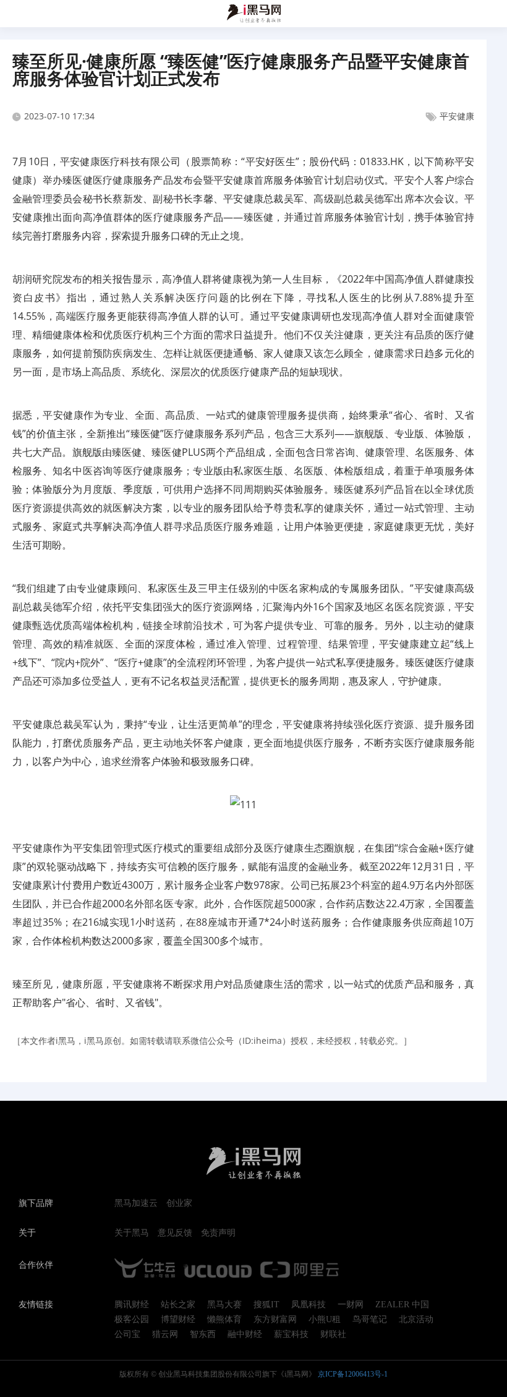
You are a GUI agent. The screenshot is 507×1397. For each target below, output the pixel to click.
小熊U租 (325, 1319)
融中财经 (245, 1334)
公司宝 (127, 1334)
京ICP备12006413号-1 (353, 1374)
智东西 (203, 1334)
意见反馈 (175, 1233)
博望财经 (178, 1319)
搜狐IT (266, 1305)
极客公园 (131, 1319)
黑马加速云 (136, 1203)
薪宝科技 (291, 1334)
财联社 (333, 1334)
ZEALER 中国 (402, 1305)
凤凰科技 (308, 1305)
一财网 (351, 1305)
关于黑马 (131, 1233)
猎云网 (165, 1334)
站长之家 (178, 1305)
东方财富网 (275, 1319)
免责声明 (218, 1233)
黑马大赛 (224, 1305)
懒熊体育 (224, 1319)
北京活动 (416, 1319)
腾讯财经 (131, 1305)
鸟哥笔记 (369, 1319)
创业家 (179, 1203)
